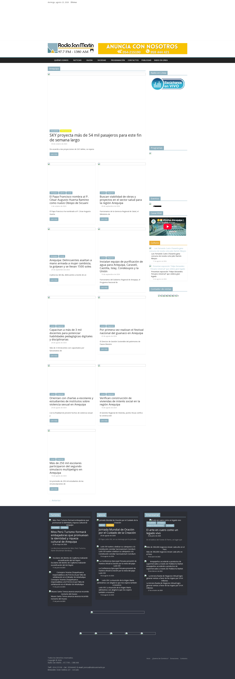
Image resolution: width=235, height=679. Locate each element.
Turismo (64, 527)
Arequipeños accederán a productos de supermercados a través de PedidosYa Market (164, 567)
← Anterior (55, 500)
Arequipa (54, 193)
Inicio (148, 658)
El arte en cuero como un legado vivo (162, 531)
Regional (111, 193)
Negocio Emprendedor (156, 525)
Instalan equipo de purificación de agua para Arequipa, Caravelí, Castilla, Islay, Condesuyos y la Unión (121, 266)
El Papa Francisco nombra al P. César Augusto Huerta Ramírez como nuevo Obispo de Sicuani (69, 200)
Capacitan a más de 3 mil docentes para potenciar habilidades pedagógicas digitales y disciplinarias (71, 334)
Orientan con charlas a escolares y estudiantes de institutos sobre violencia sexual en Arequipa (71, 401)
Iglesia (89, 60)
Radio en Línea (161, 60)
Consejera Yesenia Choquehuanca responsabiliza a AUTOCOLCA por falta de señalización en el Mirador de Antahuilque (67, 581)
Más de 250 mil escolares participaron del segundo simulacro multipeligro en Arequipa (66, 467)
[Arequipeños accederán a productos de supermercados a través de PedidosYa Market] (165, 561)
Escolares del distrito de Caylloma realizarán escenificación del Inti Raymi (68, 563)
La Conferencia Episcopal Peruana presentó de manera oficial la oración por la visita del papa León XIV (117, 570)
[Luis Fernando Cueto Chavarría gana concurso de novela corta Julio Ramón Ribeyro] (167, 248)
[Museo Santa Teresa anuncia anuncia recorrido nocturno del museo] (69, 591)
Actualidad (54, 131)
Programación (118, 60)
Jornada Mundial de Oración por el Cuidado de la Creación (117, 531)
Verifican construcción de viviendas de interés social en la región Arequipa (120, 401)
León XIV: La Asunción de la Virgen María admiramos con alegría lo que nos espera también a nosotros (115, 589)
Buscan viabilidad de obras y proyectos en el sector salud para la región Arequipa (121, 200)
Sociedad (102, 60)
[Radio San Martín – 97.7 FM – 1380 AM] (50, 60)
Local (69, 193)
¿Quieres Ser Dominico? (160, 658)
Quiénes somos (61, 60)
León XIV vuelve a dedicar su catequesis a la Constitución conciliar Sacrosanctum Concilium (117, 552)
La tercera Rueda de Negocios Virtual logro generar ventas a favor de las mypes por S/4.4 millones (164, 585)
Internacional (65, 131)
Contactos (133, 60)
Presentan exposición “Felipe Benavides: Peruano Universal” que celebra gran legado (167, 274)
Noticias (77, 60)
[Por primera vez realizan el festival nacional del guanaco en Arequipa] (122, 297)
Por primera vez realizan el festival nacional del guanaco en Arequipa (122, 331)
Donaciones (174, 658)
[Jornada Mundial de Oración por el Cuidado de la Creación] (117, 520)
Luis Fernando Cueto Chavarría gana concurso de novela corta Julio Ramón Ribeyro (166, 256)
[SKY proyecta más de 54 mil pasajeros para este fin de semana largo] (97, 74)
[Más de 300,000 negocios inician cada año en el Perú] (165, 547)
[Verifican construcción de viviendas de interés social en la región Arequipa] (122, 365)
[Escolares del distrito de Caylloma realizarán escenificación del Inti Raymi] (69, 558)
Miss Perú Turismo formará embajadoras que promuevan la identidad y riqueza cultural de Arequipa (69, 536)
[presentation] (154, 170)
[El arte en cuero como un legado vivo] (165, 520)
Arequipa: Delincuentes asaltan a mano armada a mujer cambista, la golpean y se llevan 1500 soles (71, 263)
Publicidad (146, 60)
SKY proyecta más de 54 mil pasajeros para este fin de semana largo (95, 137)
